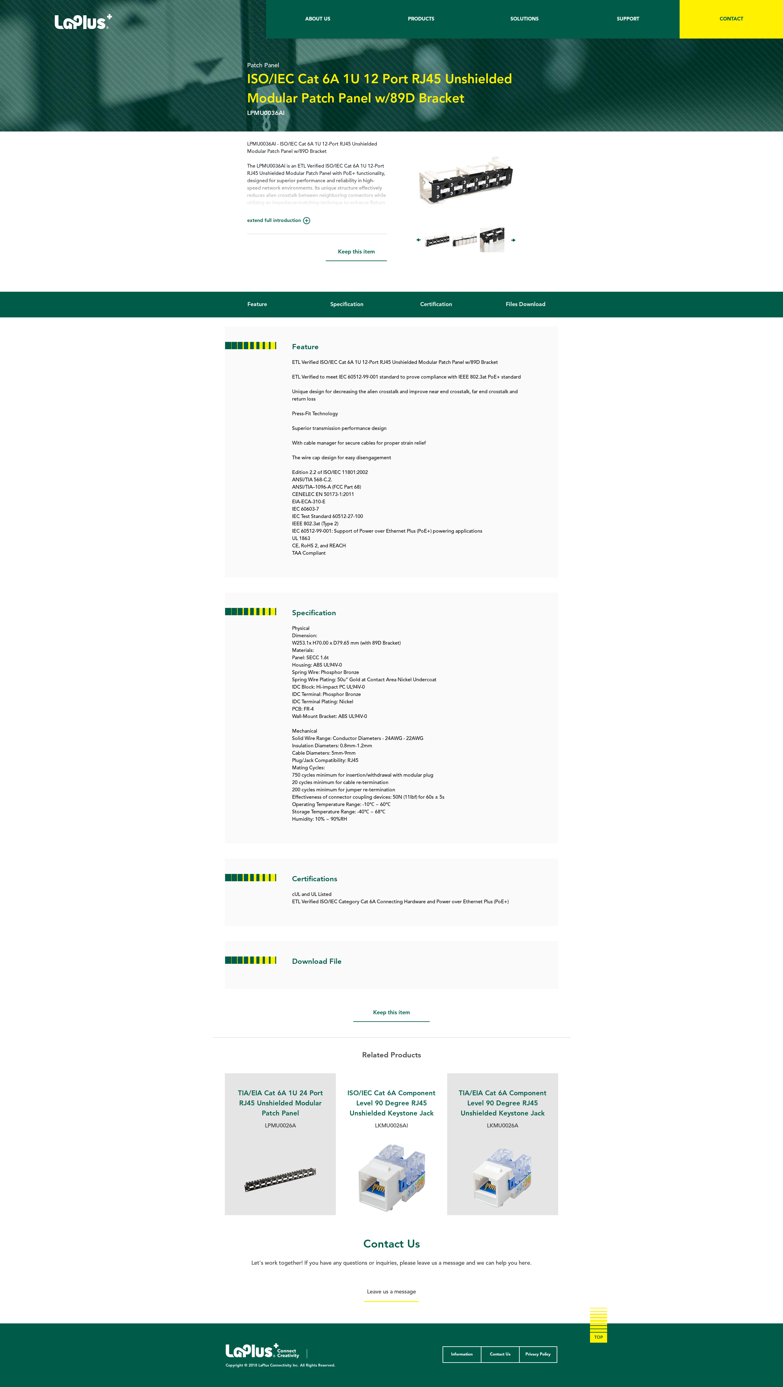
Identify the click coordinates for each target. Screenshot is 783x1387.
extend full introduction (274, 220)
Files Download (525, 304)
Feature (257, 304)
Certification (436, 304)
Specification (346, 304)
